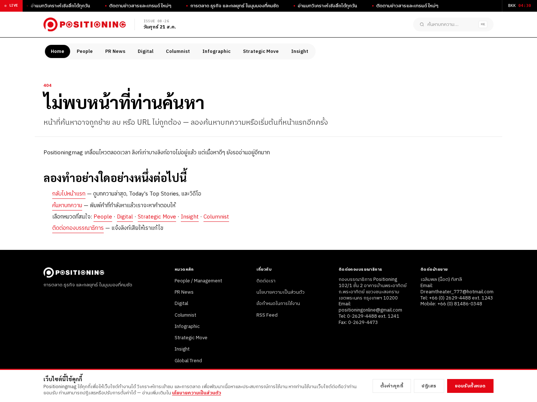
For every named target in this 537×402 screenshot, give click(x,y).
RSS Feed (267, 315)
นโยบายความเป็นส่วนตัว (280, 292)
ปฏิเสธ (429, 386)
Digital (145, 51)
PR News (115, 51)
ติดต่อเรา (265, 281)
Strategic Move (261, 51)
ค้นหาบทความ (67, 205)
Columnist (178, 51)
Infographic (216, 51)
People (85, 51)
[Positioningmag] (84, 24)
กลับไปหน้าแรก (68, 193)
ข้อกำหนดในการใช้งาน (278, 303)
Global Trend (188, 361)
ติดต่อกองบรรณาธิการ (78, 228)
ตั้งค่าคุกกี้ (392, 386)
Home (57, 51)
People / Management (198, 281)
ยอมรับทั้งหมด (470, 386)
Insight (299, 51)
